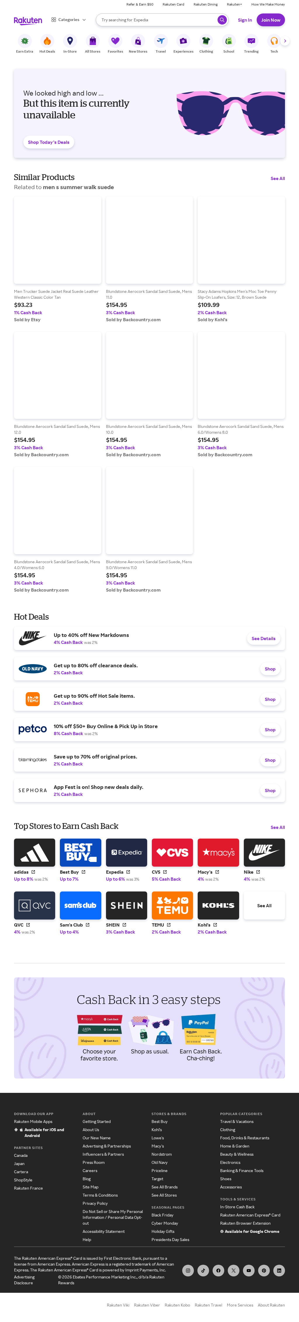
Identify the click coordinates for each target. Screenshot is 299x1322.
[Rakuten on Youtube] (249, 1270)
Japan (19, 1163)
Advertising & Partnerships (107, 1145)
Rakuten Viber (147, 1304)
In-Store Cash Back (237, 1206)
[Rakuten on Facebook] (218, 1270)
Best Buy (160, 1121)
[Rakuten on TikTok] (203, 1270)
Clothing (227, 1129)
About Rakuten (271, 1304)
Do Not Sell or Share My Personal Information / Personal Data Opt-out (113, 1217)
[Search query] (222, 19)
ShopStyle (23, 1179)
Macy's (158, 1145)
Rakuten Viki (118, 1304)
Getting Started (97, 1121)
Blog (87, 1178)
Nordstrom (162, 1154)
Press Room (94, 1162)
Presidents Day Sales (170, 1239)
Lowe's (158, 1137)
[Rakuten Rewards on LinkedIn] (279, 1270)
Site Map (90, 1186)
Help (87, 1239)
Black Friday (162, 1214)
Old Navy (160, 1162)
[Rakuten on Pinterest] (264, 1270)
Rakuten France (28, 1188)
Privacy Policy (95, 1203)
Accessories (231, 1186)
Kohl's (157, 1129)
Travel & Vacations (236, 1121)
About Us (91, 1129)
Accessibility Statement (104, 1231)
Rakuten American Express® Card (250, 1214)
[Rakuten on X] (233, 1270)
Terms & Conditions (100, 1195)
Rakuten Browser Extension (245, 1223)
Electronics (230, 1162)
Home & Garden (234, 1145)
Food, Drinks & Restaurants (244, 1137)
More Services (240, 1304)
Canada (20, 1155)
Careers (90, 1170)
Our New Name (97, 1137)
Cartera (21, 1171)
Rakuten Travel (208, 1304)
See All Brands (165, 1186)
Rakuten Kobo (177, 1304)
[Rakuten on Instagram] (188, 1270)
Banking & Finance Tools (241, 1170)
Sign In (245, 20)
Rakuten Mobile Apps (33, 1121)
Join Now (270, 20)
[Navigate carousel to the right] (285, 41)
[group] (57, 259)
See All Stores (164, 1195)
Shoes (225, 1178)
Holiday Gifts (163, 1231)
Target (157, 1178)
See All (278, 178)
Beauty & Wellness (236, 1154)
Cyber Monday (165, 1223)
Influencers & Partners (103, 1154)
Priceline (160, 1170)
